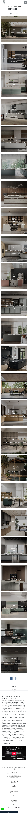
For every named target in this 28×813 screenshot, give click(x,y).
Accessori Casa (14, 798)
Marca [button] (14, 683)
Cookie (6, 812)
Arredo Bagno (14, 801)
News (14, 785)
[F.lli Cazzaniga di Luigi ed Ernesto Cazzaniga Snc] (14, 2)
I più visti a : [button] (14, 691)
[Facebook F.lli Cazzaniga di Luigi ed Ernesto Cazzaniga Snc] (15, 768)
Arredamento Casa (14, 794)
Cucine (11, 6)
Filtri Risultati (14, 13)
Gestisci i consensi (13, 812)
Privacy (2, 812)
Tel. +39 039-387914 (14, 775)
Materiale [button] (14, 686)
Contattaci (14, 786)
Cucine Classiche (14, 792)
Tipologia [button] (14, 689)
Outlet (14, 804)
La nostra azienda (14, 781)
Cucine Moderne (17, 6)
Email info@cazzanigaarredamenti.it (14, 776)
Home (8, 6)
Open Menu (25, 2)
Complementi (14, 800)
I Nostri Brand (14, 782)
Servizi (14, 784)
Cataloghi (14, 802)
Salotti (14, 795)
